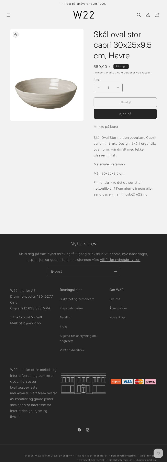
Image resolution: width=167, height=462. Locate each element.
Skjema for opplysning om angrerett (78, 338)
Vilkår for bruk (148, 455)
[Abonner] (115, 271)
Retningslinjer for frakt (92, 460)
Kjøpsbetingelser (71, 308)
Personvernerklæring (123, 455)
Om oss (115, 299)
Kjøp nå (125, 114)
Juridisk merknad (146, 460)
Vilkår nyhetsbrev (72, 350)
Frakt (120, 72)
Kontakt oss (118, 317)
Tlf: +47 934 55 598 (26, 317)
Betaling (65, 317)
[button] (8, 14)
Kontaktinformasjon (120, 460)
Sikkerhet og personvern (77, 299)
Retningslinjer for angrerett (91, 455)
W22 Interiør (42, 455)
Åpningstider (118, 308)
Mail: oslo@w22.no (25, 323)
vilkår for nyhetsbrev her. (120, 260)
